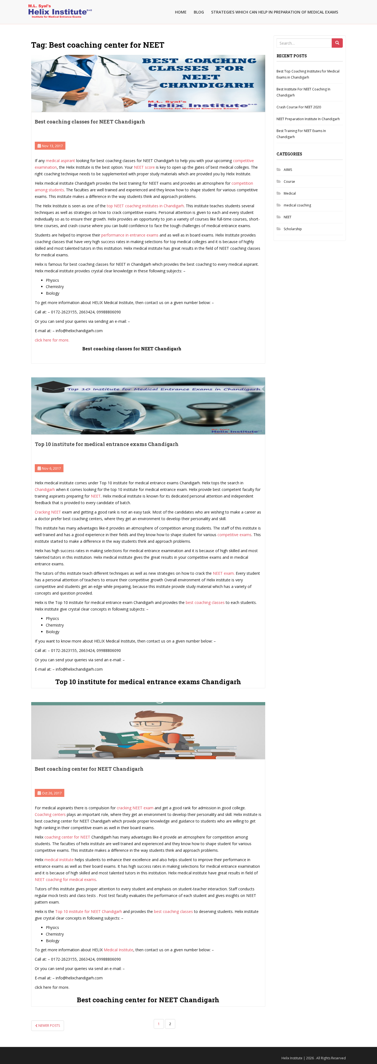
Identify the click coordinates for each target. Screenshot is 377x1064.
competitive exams (234, 534)
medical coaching (297, 205)
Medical (290, 193)
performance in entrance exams (130, 235)
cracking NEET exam (135, 807)
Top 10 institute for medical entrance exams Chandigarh (107, 444)
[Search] (337, 43)
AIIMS (288, 169)
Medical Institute (118, 949)
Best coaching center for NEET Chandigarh (89, 768)
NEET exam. (224, 573)
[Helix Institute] (60, 7)
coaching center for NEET (66, 837)
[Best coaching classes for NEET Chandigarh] (148, 83)
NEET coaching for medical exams (65, 879)
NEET (96, 496)
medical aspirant (60, 160)
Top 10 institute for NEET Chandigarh (88, 911)
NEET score (144, 167)
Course (289, 181)
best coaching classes (206, 602)
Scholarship (293, 229)
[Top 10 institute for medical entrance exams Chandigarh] (148, 405)
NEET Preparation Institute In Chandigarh (308, 119)
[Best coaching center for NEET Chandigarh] (148, 730)
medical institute (58, 859)
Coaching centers (50, 814)
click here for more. (52, 340)
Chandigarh (45, 489)
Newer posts (49, 1025)
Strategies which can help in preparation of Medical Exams (274, 12)
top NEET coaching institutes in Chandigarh (145, 205)
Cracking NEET (48, 512)
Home (181, 12)
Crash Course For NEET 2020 (299, 107)
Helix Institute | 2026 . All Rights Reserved (314, 1058)
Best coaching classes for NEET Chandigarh (90, 121)
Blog (199, 12)
